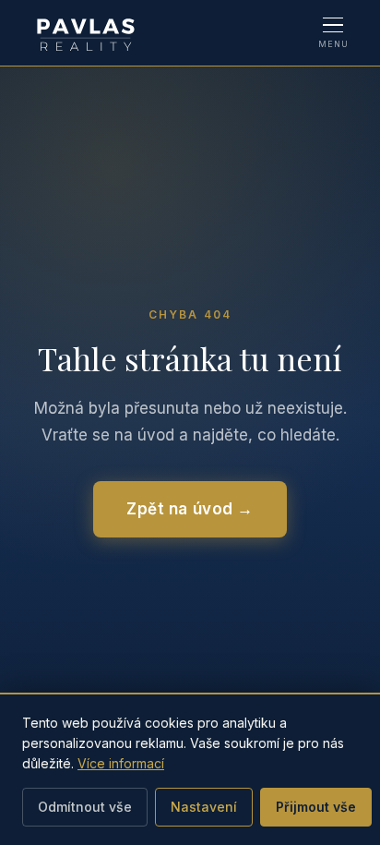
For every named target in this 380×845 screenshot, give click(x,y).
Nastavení (204, 807)
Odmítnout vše (85, 807)
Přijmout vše (316, 807)
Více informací (120, 763)
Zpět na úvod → (189, 509)
